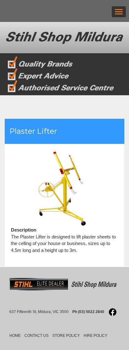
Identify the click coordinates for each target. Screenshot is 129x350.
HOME (15, 335)
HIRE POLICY (95, 335)
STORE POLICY (66, 335)
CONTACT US (36, 335)
